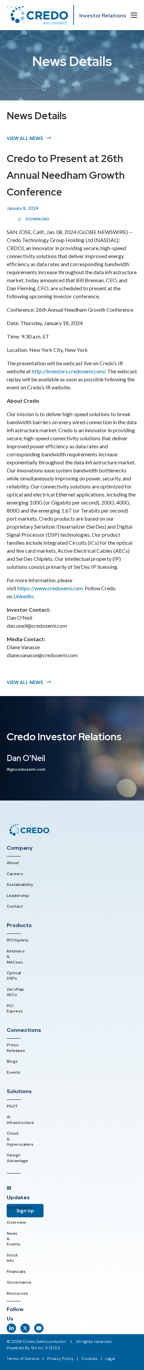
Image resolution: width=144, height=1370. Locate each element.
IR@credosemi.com (26, 769)
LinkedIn (23, 596)
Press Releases (16, 1047)
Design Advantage (17, 1157)
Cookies (89, 1358)
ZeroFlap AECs (15, 992)
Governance (19, 1282)
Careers (15, 874)
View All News (25, 138)
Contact (15, 906)
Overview (16, 1222)
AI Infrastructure (20, 1119)
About (13, 862)
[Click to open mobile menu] (134, 16)
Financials (16, 1271)
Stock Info (12, 1257)
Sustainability (20, 884)
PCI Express (15, 1008)
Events (13, 1072)
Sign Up (25, 1211)
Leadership (18, 895)
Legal (110, 1358)
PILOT (12, 1106)
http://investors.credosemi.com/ (68, 371)
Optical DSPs (14, 975)
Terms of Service (23, 1358)
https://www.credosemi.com (50, 588)
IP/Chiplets (17, 940)
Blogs (12, 1061)
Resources (17, 1293)
